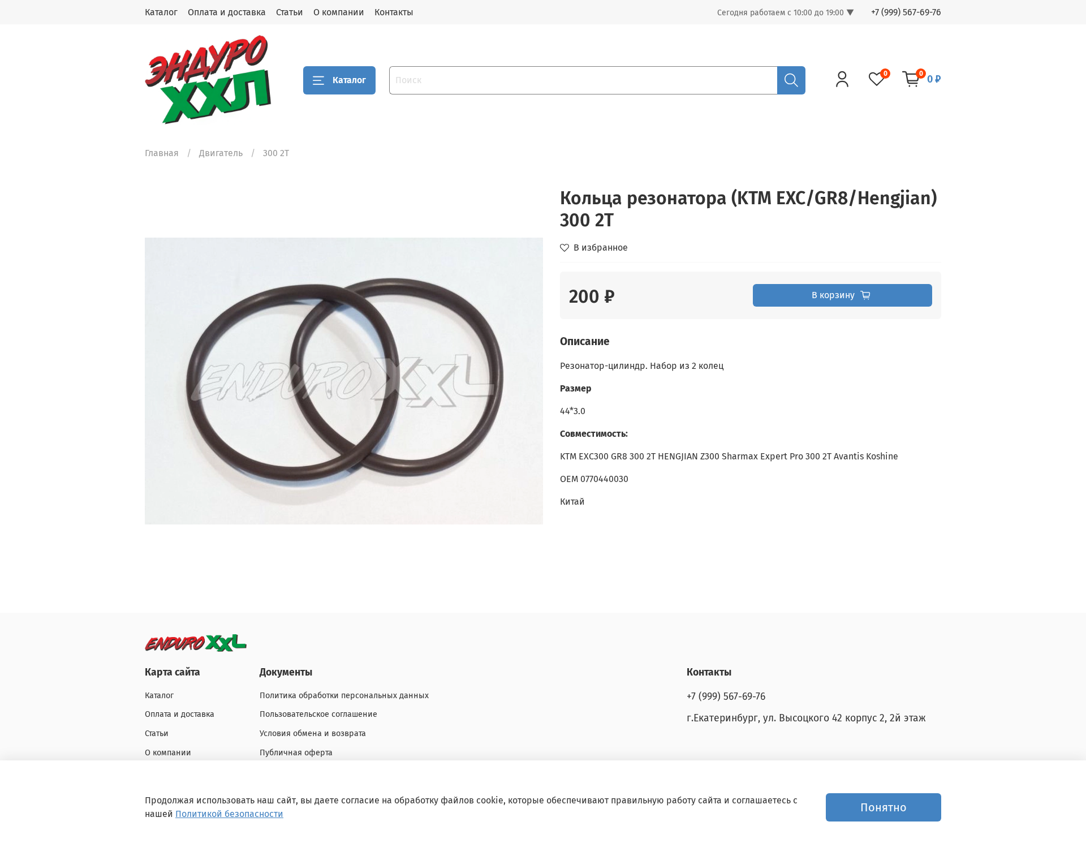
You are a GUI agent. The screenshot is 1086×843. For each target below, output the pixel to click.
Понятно (883, 807)
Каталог (161, 12)
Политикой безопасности (229, 813)
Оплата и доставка (227, 12)
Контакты (393, 12)
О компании (338, 12)
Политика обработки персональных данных (344, 695)
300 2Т (276, 153)
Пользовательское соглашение (318, 714)
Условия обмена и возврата (313, 733)
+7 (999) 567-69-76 (906, 12)
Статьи (289, 12)
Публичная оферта (296, 753)
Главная (162, 153)
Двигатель (221, 153)
